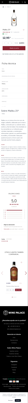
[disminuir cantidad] (7, 290)
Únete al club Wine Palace (14, 356)
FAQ (14, 337)
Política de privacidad (18, 386)
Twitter (14, 370)
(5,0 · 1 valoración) (15, 32)
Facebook (14, 367)
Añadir (19, 290)
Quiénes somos (14, 351)
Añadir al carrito (14, 48)
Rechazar (10, 400)
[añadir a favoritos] (23, 30)
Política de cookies (14, 388)
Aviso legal (5, 384)
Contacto (14, 343)
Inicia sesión (6, 229)
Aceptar (18, 400)
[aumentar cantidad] (13, 290)
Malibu (3, 83)
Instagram (14, 364)
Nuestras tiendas (14, 353)
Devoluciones (14, 340)
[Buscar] (22, 2)
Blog (14, 372)
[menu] (2, 2)
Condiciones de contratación (17, 384)
